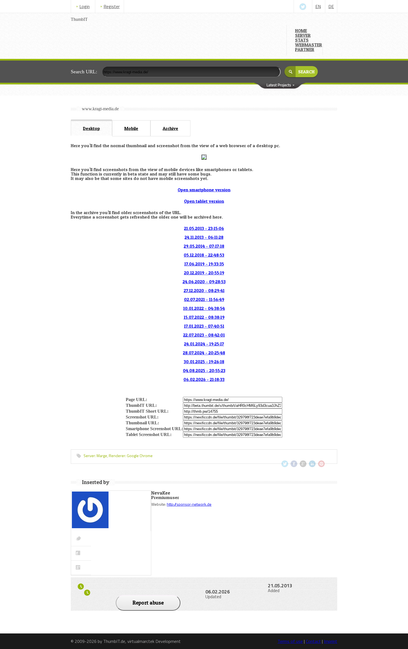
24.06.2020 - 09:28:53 (204, 281)
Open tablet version (204, 201)
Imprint (330, 641)
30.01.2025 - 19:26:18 (204, 361)
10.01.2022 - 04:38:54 (204, 308)
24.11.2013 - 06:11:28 (204, 237)
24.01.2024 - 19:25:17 (204, 344)
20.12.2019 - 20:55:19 (204, 272)
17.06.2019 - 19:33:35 (204, 264)
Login (84, 6)
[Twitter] (302, 6)
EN (318, 6)
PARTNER (304, 49)
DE (331, 6)
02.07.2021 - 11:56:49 (204, 299)
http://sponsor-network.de (189, 504)
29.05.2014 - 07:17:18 (204, 246)
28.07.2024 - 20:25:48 (204, 352)
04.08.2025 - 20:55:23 (204, 370)
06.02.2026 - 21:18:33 (204, 379)
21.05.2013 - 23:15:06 (204, 228)
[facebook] (294, 463)
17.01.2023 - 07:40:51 (204, 326)
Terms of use (290, 641)
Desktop (91, 128)
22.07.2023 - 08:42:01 (204, 335)
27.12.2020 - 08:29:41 (204, 290)
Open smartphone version (204, 189)
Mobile (131, 128)
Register (112, 6)
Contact (313, 641)
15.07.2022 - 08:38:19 (204, 317)
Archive (170, 128)
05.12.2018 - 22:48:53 (204, 255)
